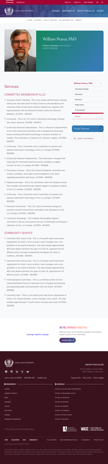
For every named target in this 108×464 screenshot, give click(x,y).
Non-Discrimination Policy (69, 440)
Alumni (6, 389)
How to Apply (98, 378)
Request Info (76, 378)
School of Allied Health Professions (68, 389)
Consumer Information (12, 419)
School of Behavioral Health (65, 393)
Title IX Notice (51, 440)
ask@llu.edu (42, 378)
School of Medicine (50, 48)
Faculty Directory (81, 128)
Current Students (10, 393)
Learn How (66, 340)
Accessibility (86, 440)
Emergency (33, 440)
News (6, 397)
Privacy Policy (99, 440)
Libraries (7, 402)
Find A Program (88, 2)
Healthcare (21, 2)
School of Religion (61, 419)
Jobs (6, 440)
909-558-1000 (29, 378)
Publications (79, 105)
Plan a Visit (87, 378)
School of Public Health (63, 415)
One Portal (8, 410)
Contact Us (77, 2)
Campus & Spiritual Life (85, 11)
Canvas (6, 406)
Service (77, 116)
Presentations (80, 110)
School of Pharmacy (62, 410)
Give (97, 2)
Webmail (7, 415)
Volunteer (15, 440)
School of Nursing (61, 406)
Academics (56, 11)
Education (78, 94)
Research (100, 11)
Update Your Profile (85, 138)
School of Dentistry (62, 397)
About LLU (68, 2)
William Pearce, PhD (83, 83)
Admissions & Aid (68, 11)
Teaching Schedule (82, 89)
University (10, 2)
